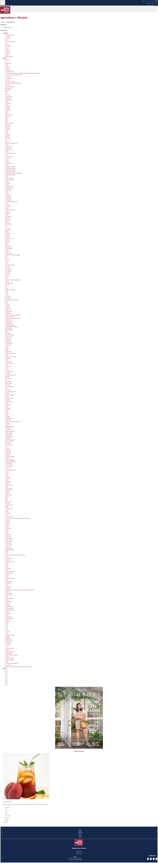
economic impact (9, 238)
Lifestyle (7, 55)
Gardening (7, 50)
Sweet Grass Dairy (9, 598)
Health (6, 350)
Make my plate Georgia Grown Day (13, 421)
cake (6, 155)
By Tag (4, 58)
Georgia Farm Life (9, 320)
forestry (7, 295)
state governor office (10, 578)
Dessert (7, 221)
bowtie (6, 133)
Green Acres (8, 338)
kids (6, 388)
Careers (80, 831)
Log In (153, 1)
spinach (7, 575)
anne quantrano (8, 100)
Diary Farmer (8, 223)
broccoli (7, 141)
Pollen (6, 511)
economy (7, 240)
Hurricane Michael (9, 363)
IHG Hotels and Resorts (10, 375)
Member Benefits (9, 56)
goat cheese (8, 333)
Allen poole (7, 95)
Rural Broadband (9, 548)
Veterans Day (8, 641)
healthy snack (8, 351)
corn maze (7, 206)
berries (6, 121)
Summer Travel (8, 595)
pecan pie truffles (9, 505)
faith (6, 256)
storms (7, 585)
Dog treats (7, 230)
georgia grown (8, 321)
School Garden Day (9, 558)
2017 (6, 670)
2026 (6, 685)
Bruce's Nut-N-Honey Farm (11, 143)
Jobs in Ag (7, 385)
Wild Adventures (9, 653)
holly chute (7, 358)
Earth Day (7, 236)
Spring (6, 576)
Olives (6, 475)
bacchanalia (8, 110)
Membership (8, 438)
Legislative (7, 53)
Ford (6, 293)
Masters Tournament (10, 431)
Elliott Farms (8, 246)
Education (7, 45)
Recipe (6, 531)
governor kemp (8, 336)
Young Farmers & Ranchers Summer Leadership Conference (18, 666)
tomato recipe (8, 616)
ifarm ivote (7, 373)
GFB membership (9, 330)
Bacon (6, 111)
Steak (6, 580)
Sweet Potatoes (8, 601)
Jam (6, 380)
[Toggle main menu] (2, 2)
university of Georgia (10, 635)
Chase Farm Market (9, 180)
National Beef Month (10, 456)
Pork (6, 515)
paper (6, 480)
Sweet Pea (7, 600)
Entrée (6, 251)
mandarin (7, 423)
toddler (7, 611)
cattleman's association (10, 166)
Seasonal (7, 560)
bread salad (7, 138)
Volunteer (7, 645)
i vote (6, 368)
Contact (80, 829)
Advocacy (80, 835)
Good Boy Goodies (9, 335)
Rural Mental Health (9, 550)
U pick (6, 633)
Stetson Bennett (9, 581)
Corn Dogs (7, 205)
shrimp (6, 565)
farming (7, 281)
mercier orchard (8, 441)
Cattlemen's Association (10, 168)
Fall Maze (7, 260)
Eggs (6, 243)
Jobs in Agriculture (9, 386)
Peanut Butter (8, 495)
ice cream (7, 370)
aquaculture (8, 106)
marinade (7, 425)
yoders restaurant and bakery (11, 663)
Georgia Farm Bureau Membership (12, 318)
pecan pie (7, 503)
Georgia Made (8, 323)
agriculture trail (8, 88)
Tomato (7, 615)
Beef (6, 120)
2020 (6, 675)
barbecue (7, 116)
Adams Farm (8, 63)
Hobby (6, 355)
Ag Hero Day (8, 70)
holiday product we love (10, 356)
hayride (7, 348)
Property (7, 520)
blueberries (7, 128)
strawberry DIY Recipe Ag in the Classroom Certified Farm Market (19, 590)
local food (7, 416)
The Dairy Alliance (9, 606)
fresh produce (8, 298)
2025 (6, 683)
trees (6, 628)
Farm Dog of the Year (10, 265)
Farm (6, 263)
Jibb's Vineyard (8, 383)
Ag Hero (7, 68)
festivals (7, 285)
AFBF (6, 65)
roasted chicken (8, 540)
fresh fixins (7, 296)
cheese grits (8, 183)
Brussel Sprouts (8, 146)
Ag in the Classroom (9, 35)
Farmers (7, 278)
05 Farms (7, 60)
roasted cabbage (9, 538)
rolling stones (8, 543)
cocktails (7, 195)
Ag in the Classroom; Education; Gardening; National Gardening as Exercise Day (22, 73)
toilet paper (7, 613)
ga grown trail (8, 308)
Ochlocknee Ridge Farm (10, 470)
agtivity (7, 91)
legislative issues (9, 401)
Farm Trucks (8, 273)
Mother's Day (8, 451)
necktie (7, 458)
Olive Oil (7, 473)
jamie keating (8, 381)
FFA (6, 286)
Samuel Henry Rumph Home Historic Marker (15, 555)
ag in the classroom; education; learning (14, 75)
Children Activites (9, 186)
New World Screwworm (10, 461)
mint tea (7, 448)
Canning (7, 161)
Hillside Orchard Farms (10, 353)
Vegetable (7, 636)
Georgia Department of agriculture (12, 315)
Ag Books (7, 66)
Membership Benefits (10, 440)
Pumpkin (7, 523)
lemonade (7, 405)
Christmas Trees (8, 188)
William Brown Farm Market (11, 655)
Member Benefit (8, 433)
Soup (6, 570)
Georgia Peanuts (9, 328)
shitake (7, 563)
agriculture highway (9, 86)
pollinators (7, 513)
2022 (6, 678)
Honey (6, 360)
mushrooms (8, 455)
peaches (7, 493)
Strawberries (8, 586)
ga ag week (7, 305)
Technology (7, 605)
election (7, 245)
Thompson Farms (9, 608)
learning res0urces (9, 398)
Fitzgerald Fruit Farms (10, 290)
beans (6, 118)
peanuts (7, 496)
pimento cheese (8, 508)
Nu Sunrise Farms (9, 466)
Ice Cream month (9, 371)
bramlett (7, 136)
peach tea (7, 491)
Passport (7, 483)
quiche (6, 526)
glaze (6, 331)
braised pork (8, 135)
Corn (6, 203)
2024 (6, 681)
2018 (6, 671)
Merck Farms (8, 443)
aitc (6, 93)
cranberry (7, 211)
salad (6, 553)
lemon (6, 403)
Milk (6, 446)
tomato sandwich (9, 618)
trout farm (7, 631)
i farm (6, 365)
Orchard (7, 476)
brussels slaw (8, 148)
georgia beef (8, 313)
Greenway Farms (9, 343)
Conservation (8, 200)
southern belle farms (9, 571)
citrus (6, 191)
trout (6, 630)
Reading (7, 530)
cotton (6, 208)
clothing (7, 193)
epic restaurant (8, 253)
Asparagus (7, 108)
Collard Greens (8, 196)
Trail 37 (7, 623)
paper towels (8, 481)
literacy (7, 411)
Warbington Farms (9, 648)
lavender (7, 393)
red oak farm (8, 535)
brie (6, 140)
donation (7, 235)
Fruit (6, 301)
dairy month (8, 220)
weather (7, 650)
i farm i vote (8, 366)
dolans (6, 231)
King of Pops (8, 390)
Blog (6, 40)
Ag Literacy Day (8, 78)
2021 (6, 676)
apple (6, 101)
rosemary (7, 546)
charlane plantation (9, 178)
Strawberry (7, 588)
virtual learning (8, 643)
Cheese (7, 181)
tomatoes (7, 620)
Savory (6, 556)
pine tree (7, 510)
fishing (6, 288)
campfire (7, 158)
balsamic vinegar (9, 115)
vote (6, 646)
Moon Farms (8, 450)
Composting (8, 198)
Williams (7, 656)
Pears (6, 500)
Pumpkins (7, 525)
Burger (6, 151)
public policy (8, 521)
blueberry (7, 130)
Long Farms (8, 420)
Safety (6, 551)
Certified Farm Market (10, 170)
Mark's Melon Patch (9, 426)
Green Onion (8, 341)
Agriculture (7, 36)
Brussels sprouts (9, 150)
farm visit (7, 275)
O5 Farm (7, 468)
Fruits (6, 303)
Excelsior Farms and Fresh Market (12, 255)
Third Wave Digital (78, 859)
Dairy (6, 215)
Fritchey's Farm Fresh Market (11, 300)
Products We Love (9, 516)
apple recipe (8, 103)
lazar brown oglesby (9, 395)
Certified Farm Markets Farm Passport (13, 173)
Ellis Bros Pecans (9, 248)
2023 (6, 680)
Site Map (75, 856)
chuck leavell (8, 190)
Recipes (7, 533)
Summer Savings (9, 593)
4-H (6, 61)
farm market (8, 268)
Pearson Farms (8, 501)
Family (6, 261)
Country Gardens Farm (10, 210)
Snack (6, 566)
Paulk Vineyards (8, 485)
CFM (6, 176)
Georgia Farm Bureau (10, 316)
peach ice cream (8, 488)
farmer (6, 276)
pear (6, 498)
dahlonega (7, 213)
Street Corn (8, 591)
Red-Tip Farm (8, 536)
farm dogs (7, 266)
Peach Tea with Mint (7, 27)
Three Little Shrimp (9, 610)
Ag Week (7, 80)
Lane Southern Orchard (10, 391)
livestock (7, 413)
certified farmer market (10, 175)
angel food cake (8, 96)
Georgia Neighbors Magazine (11, 326)
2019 (6, 673)
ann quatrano (8, 98)
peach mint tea (8, 490)
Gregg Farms (8, 345)
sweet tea (7, 603)
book (6, 131)
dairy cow (7, 218)
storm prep (7, 583)
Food (6, 48)
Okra (6, 471)
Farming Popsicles (9, 283)
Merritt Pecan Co (9, 445)
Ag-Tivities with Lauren (10, 81)
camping (7, 160)
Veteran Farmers (9, 640)
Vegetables (7, 638)
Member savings (8, 436)
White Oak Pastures (9, 651)
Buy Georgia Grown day (10, 153)
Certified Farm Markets (10, 41)
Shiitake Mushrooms (9, 561)
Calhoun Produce (9, 156)
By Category (5, 33)
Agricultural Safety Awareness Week (13, 83)
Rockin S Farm (8, 541)
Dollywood (7, 233)
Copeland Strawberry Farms (11, 201)
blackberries (8, 125)
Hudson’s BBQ (8, 361)
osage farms (8, 478)
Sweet (6, 596)
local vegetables (8, 418)
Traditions (7, 621)
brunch (7, 145)
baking (6, 113)
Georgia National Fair (10, 325)
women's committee (9, 658)
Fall (6, 258)
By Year (4, 668)
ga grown (7, 306)
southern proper (9, 573)
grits (6, 346)
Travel (6, 625)
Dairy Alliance (8, 216)
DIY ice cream (8, 228)
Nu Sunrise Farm (9, 465)
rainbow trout (8, 528)
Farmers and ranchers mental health (13, 280)
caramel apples (8, 163)
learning (7, 396)
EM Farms (7, 250)
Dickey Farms (8, 225)
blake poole (7, 126)
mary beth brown (9, 430)
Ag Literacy (7, 76)
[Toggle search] (156, 1)
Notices (80, 837)
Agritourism (8, 38)
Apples (6, 105)
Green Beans (8, 340)
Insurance (149, 1)
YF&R (6, 661)
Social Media (8, 568)
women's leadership (9, 660)
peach (6, 486)
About (143, 1)
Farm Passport (8, 270)
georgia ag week (8, 311)
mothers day (8, 453)
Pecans (6, 506)
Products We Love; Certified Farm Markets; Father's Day (17, 518)
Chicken (7, 185)
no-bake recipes (8, 463)
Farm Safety (8, 271)
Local (6, 415)
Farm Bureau (8, 46)
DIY (6, 43)
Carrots (7, 165)
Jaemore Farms (8, 378)
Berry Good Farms (9, 123)
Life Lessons (8, 408)
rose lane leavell (8, 545)
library (6, 406)
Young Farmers (8, 665)
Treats (6, 626)
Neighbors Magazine (9, 460)
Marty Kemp (8, 428)
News (146, 1)
